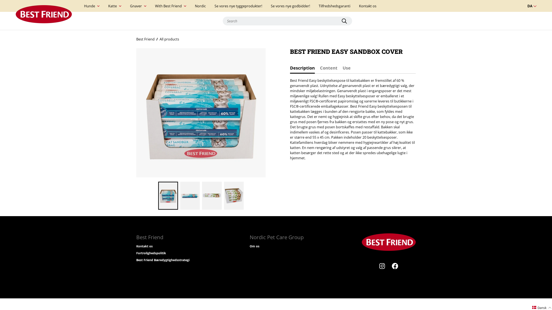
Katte (112, 6)
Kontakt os (367, 6)
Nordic (200, 6)
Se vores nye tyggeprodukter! (238, 6)
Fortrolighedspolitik (151, 253)
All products (169, 39)
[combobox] (287, 21)
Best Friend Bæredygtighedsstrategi (163, 260)
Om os (254, 246)
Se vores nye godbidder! (290, 6)
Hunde (89, 6)
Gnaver (136, 6)
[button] (542, 307)
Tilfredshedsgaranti (334, 6)
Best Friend (145, 39)
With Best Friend (168, 6)
